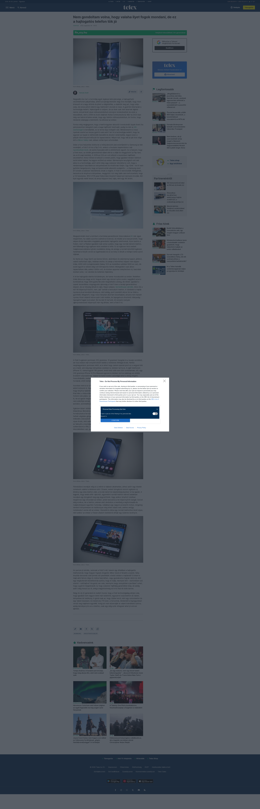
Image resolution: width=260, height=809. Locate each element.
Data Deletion (118, 427)
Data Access (130, 427)
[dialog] (130, 404)
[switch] (155, 413)
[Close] (165, 382)
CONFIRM (115, 420)
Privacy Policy (141, 427)
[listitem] (129, 409)
